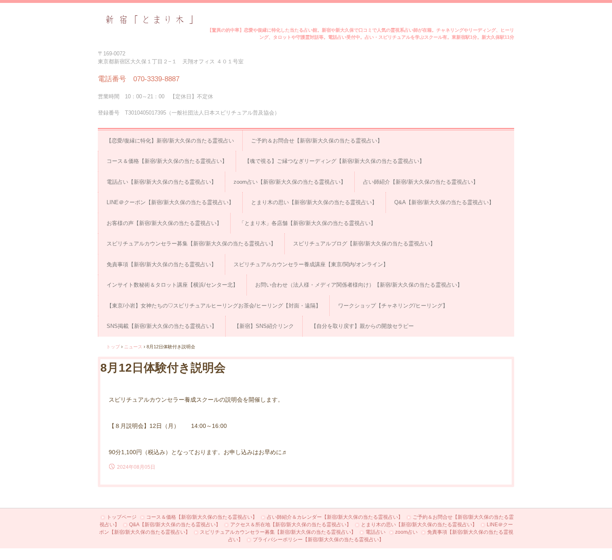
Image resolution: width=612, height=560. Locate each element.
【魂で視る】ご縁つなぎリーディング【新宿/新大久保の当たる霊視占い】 (334, 161)
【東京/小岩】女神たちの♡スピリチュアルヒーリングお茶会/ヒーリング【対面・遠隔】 (214, 305)
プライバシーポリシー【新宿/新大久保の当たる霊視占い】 (318, 539)
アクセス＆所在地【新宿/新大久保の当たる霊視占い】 (290, 525)
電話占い (376, 532)
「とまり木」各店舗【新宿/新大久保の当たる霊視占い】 (307, 223)
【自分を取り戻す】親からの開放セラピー (362, 326)
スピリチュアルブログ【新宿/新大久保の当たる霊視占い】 (364, 243)
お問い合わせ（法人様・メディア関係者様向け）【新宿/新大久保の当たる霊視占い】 (359, 285)
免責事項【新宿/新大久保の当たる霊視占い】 (161, 264)
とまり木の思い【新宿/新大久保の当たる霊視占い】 (314, 202)
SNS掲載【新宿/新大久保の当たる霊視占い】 (162, 326)
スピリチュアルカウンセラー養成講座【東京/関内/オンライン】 (311, 264)
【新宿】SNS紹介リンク (264, 326)
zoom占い (406, 532)
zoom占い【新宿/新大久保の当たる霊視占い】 (290, 182)
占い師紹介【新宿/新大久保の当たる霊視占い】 (420, 182)
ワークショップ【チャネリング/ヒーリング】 (393, 305)
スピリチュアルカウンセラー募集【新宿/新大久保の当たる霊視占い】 (191, 243)
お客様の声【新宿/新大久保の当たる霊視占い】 (164, 223)
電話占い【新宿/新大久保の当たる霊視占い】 (161, 182)
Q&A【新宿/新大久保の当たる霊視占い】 (444, 202)
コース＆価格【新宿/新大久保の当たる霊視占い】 (167, 161)
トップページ (122, 517)
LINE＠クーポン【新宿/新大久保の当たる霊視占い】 (170, 202)
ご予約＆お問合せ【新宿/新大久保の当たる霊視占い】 (317, 141)
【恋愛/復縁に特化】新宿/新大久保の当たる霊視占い (170, 141)
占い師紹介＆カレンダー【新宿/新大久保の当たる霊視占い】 (335, 517)
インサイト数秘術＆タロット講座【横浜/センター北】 (172, 285)
